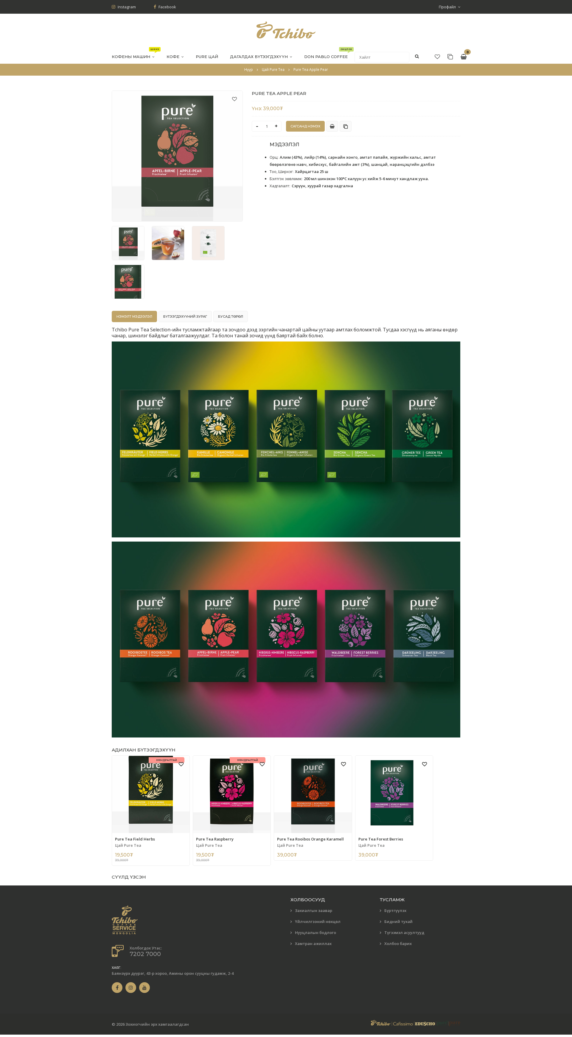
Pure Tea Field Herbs (135, 839)
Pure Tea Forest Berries (380, 839)
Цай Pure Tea (128, 845)
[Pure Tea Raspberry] (232, 794)
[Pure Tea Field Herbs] (150, 794)
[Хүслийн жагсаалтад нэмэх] (234, 98)
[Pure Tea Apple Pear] (177, 156)
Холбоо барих (398, 943)
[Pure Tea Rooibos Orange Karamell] (313, 794)
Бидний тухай (398, 921)
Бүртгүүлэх (395, 910)
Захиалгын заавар (313, 910)
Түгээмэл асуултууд (404, 932)
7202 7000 (145, 954)
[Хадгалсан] (450, 56)
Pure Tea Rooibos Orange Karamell (310, 839)
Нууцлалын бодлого (315, 932)
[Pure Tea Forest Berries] (394, 794)
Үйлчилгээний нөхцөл (318, 921)
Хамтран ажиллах (313, 943)
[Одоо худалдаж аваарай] (332, 126)
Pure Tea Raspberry (215, 839)
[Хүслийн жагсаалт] (437, 56)
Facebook (167, 7)
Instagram (126, 7)
